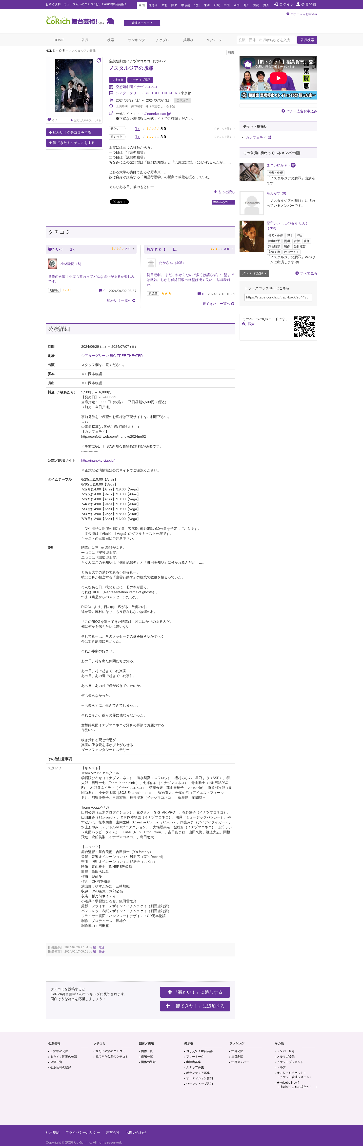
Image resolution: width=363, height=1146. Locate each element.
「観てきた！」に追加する (198, 1006)
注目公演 (237, 1051)
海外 (266, 5)
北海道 (153, 5)
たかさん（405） (172, 263)
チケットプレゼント (290, 1062)
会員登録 (308, 4)
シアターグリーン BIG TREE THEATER (146, 93)
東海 (207, 5)
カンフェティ (256, 137)
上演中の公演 (59, 1051)
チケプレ (162, 40)
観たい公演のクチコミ (110, 1051)
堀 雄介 (99, 947)
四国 (237, 5)
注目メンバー (240, 1062)
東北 (164, 5)
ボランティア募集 (198, 1073)
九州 (246, 5)
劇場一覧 (147, 1056)
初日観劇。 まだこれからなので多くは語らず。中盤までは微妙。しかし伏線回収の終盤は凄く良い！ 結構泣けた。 (190, 280)
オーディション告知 (199, 1078)
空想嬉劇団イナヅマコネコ (136, 87)
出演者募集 (193, 1062)
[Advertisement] (181, 1109)
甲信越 (185, 5)
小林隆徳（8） (71, 264)
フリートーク (195, 1056)
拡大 (251, 324)
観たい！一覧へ (119, 300)
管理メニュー (140, 23)
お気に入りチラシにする (87, 120)
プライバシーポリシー (82, 1132)
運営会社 (113, 1132)
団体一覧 (147, 1051)
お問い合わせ (136, 1132)
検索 (110, 40)
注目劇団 (237, 1056)
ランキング (136, 40)
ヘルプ (281, 1067)
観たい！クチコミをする (72, 132)
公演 (84, 40)
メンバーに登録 (252, 273)
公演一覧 (56, 1062)
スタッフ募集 (195, 1067)
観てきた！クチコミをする (74, 143)
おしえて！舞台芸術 (199, 1051)
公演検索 (307, 40)
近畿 (217, 5)
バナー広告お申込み (304, 14)
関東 (174, 5)
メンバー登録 (286, 1051)
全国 (142, 5)
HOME (59, 40)
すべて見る (308, 273)
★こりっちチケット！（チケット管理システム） (294, 1075)
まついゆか (278, 165)
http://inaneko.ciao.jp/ (154, 114)
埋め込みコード (223, 202)
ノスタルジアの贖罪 (131, 68)
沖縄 (256, 5)
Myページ (214, 40)
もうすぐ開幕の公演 (63, 1056)
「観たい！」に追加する (198, 992)
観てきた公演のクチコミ (112, 1056)
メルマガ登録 (286, 1056)
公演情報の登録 (60, 1067)
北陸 (197, 5)
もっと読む (226, 192)
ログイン (286, 4)
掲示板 (188, 40)
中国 (227, 5)
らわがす (276, 193)
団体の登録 (148, 1062)
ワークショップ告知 (199, 1084)
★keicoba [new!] (297, 1085)
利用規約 (53, 1132)
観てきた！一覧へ (216, 304)
